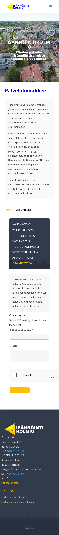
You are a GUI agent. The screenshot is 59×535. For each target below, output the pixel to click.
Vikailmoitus (21, 241)
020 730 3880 (15, 473)
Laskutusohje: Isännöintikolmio (18, 502)
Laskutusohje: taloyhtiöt (14, 497)
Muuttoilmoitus (23, 236)
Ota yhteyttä (22, 263)
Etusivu (9, 209)
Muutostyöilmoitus (26, 246)
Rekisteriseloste (9, 483)
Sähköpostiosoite (21, 329)
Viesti (14, 345)
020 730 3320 (15, 451)
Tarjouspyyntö (23, 230)
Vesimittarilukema (25, 252)
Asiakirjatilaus (23, 257)
